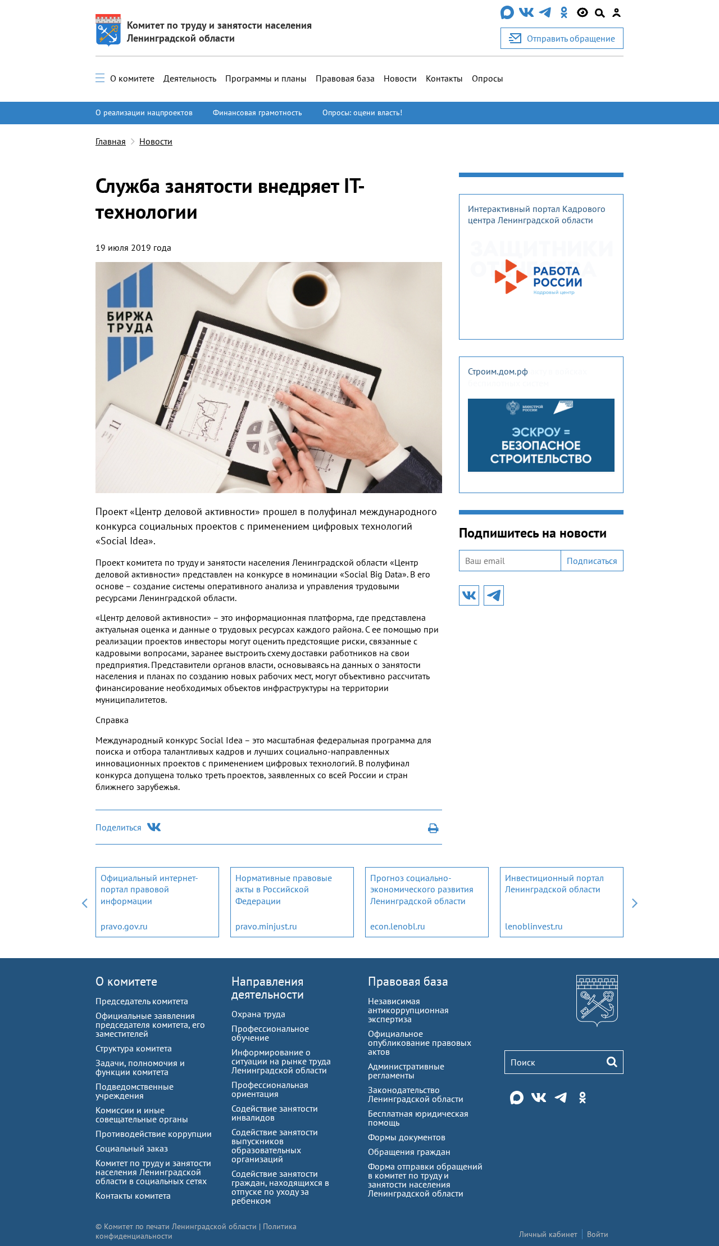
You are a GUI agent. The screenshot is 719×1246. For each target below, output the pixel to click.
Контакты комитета (133, 1195)
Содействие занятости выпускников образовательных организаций (274, 1145)
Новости (400, 78)
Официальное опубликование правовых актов (419, 1042)
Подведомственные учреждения (134, 1091)
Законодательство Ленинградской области (415, 1094)
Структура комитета (133, 1048)
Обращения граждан (409, 1151)
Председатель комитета (141, 1000)
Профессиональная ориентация (269, 1089)
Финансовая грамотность (257, 112)
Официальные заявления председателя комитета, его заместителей (150, 1024)
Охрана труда (258, 1013)
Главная (110, 141)
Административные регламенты (406, 1070)
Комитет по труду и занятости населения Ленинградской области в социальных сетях (153, 1171)
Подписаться (592, 560)
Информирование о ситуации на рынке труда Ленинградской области (281, 1061)
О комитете (132, 78)
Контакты (444, 78)
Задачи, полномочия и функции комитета (140, 1067)
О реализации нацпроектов (144, 112)
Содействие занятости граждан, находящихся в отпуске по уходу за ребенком (280, 1187)
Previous (84, 902)
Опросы (487, 78)
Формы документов (406, 1137)
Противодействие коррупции (153, 1133)
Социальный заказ (131, 1148)
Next (634, 902)
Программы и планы (266, 78)
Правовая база (345, 78)
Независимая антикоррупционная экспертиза (408, 1009)
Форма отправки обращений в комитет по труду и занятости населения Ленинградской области (425, 1180)
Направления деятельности (267, 987)
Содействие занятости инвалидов (274, 1113)
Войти (597, 1234)
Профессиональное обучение (270, 1033)
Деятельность (189, 78)
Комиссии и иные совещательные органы (141, 1114)
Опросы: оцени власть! (362, 112)
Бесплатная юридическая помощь (418, 1118)
